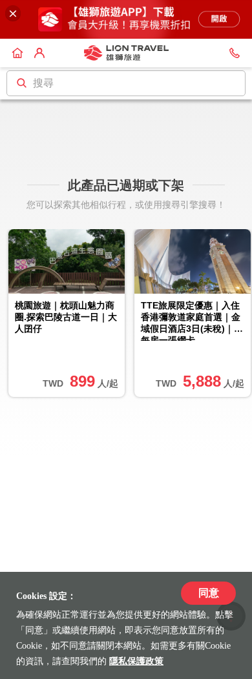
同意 (208, 592)
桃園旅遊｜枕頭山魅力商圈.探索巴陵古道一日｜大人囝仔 (66, 317)
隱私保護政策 (136, 661)
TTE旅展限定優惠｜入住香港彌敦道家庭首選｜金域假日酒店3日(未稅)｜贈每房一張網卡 (192, 320)
